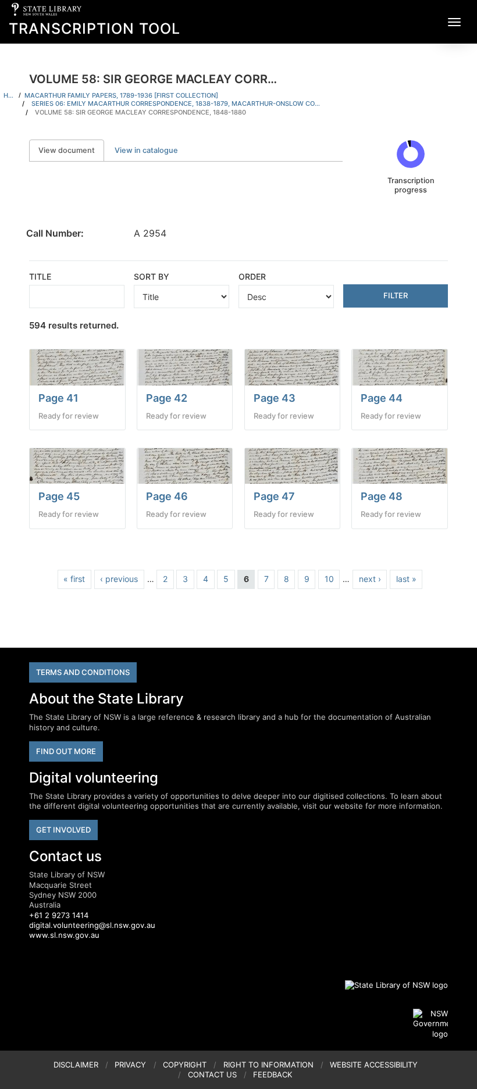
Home (9, 95)
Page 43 (275, 398)
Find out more (66, 751)
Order (252, 276)
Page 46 (167, 496)
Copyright (185, 1064)
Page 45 (59, 496)
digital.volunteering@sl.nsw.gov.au (92, 925)
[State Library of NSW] (390, 985)
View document (71, 150)
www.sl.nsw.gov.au (64, 935)
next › (370, 579)
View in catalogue (146, 150)
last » (406, 579)
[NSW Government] (430, 1024)
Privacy (130, 1064)
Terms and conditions (83, 672)
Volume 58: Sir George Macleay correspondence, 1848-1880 (140, 112)
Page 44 (382, 398)
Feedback (272, 1074)
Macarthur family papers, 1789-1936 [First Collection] (121, 95)
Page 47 (274, 496)
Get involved (63, 829)
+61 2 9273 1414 (58, 915)
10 (329, 579)
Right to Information (268, 1064)
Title (40, 276)
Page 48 (382, 496)
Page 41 (58, 398)
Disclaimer (76, 1064)
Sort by (151, 276)
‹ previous (119, 579)
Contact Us (212, 1074)
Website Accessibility (374, 1064)
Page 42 (166, 398)
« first (74, 579)
